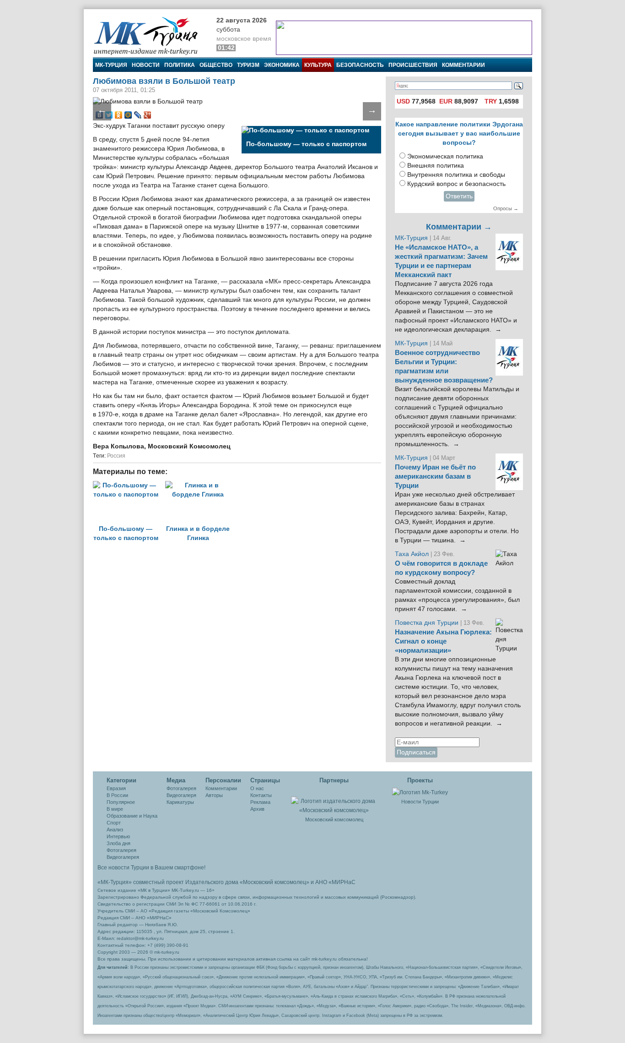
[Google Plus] (147, 115)
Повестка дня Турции (427, 622)
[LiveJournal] (138, 115)
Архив (257, 809)
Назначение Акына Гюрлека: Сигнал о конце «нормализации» (443, 641)
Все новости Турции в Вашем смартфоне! (151, 867)
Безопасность (360, 65)
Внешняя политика (435, 165)
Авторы (214, 795)
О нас (257, 788)
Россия (116, 456)
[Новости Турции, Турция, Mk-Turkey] (420, 792)
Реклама (260, 802)
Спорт (114, 822)
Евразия (116, 788)
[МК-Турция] (150, 35)
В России (117, 795)
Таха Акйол (412, 554)
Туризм (248, 65)
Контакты (261, 795)
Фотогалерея (121, 850)
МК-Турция (111, 65)
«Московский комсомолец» (274, 882)
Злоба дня (118, 843)
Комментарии (463, 65)
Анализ (115, 829)
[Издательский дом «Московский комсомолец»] (334, 800)
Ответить (459, 196)
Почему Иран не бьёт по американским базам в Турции (435, 476)
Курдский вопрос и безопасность (456, 183)
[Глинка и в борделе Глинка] (200, 485)
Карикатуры (180, 802)
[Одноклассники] (119, 115)
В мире (115, 809)
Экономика (282, 65)
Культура (318, 65)
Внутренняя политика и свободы (456, 174)
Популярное (121, 802)
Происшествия (412, 65)
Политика (179, 65)
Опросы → (505, 208)
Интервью (118, 836)
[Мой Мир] (128, 115)
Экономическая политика (445, 156)
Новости (146, 65)
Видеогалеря (181, 795)
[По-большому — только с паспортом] (129, 485)
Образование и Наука (132, 816)
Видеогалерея (123, 857)
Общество (215, 65)
